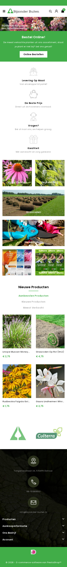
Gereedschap (33, 242)
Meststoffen (50, 271)
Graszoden (33, 212)
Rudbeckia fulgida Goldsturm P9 (21, 401)
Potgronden (17, 271)
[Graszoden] (33, 24)
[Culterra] (49, 433)
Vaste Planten (17, 182)
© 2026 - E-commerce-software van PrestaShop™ (33, 562)
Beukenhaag (49, 182)
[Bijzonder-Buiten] (18, 433)
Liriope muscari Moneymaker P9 (21, 351)
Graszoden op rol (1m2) (50, 351)
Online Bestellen (33, 54)
